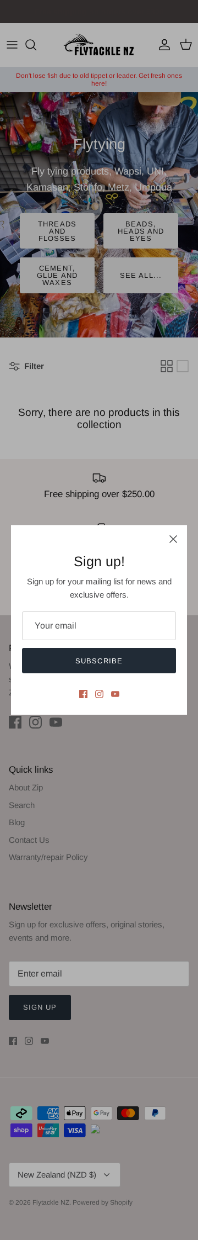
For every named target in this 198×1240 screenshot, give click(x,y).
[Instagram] (99, 694)
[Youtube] (115, 694)
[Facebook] (83, 694)
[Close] (173, 539)
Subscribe (98, 661)
